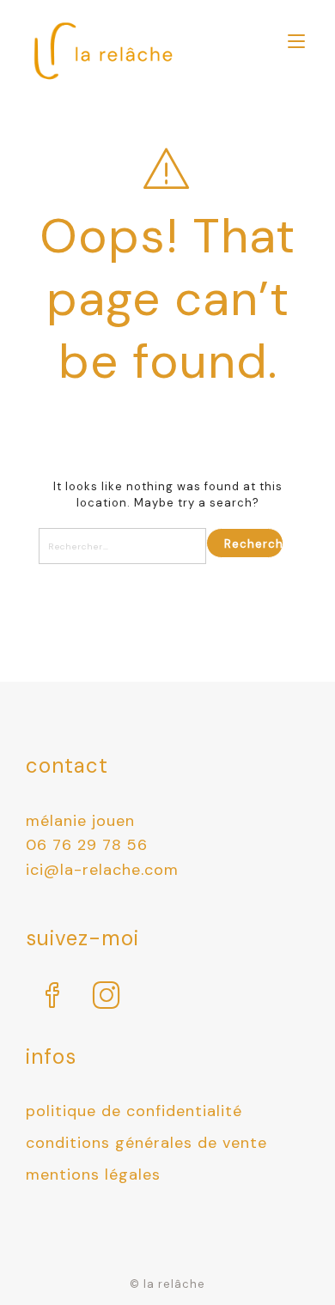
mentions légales (93, 1174)
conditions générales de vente (146, 1142)
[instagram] (107, 996)
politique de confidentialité (134, 1111)
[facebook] (53, 996)
